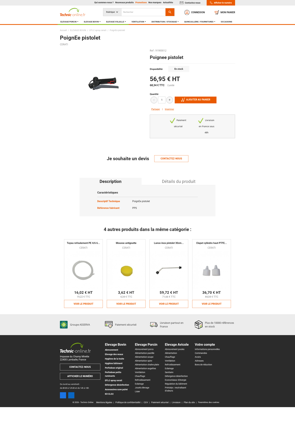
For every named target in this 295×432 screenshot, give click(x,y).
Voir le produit (83, 303)
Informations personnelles (207, 349)
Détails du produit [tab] (178, 181)
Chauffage (140, 376)
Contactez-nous (192, 3)
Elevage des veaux (114, 354)
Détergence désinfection (117, 385)
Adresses (199, 361)
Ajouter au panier (198, 99)
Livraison (176, 402)
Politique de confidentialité (127, 402)
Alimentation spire (143, 361)
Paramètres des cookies (208, 402)
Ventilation (140, 372)
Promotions (141, 2)
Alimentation (171, 353)
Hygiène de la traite (114, 359)
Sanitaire (169, 372)
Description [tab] (111, 181)
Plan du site (189, 402)
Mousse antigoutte (126, 243)
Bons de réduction (203, 364)
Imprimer (169, 109)
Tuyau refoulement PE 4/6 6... (83, 243)
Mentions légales (104, 402)
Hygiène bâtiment (113, 363)
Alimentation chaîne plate (147, 364)
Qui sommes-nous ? (104, 2)
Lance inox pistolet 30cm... (169, 243)
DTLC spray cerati (113, 380)
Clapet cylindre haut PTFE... (211, 243)
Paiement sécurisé (160, 402)
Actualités (168, 2)
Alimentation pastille (144, 353)
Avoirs (198, 357)
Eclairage (139, 384)
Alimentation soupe (144, 357)
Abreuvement (111, 350)
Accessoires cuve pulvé (116, 389)
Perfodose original (114, 368)
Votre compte (205, 344)
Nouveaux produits (124, 2)
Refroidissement (142, 380)
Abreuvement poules (174, 349)
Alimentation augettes (145, 368)
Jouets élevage (142, 387)
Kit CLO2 (109, 394)
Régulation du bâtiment (176, 384)
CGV (146, 402)
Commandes (201, 353)
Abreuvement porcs (144, 349)
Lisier (137, 391)
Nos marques (155, 2)
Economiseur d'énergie (175, 380)
